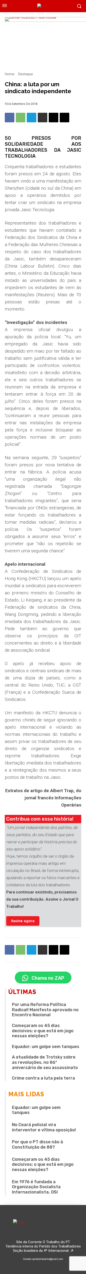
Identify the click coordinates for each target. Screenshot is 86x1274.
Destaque (25, 74)
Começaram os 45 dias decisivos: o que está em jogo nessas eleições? (43, 1030)
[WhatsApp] (20, 117)
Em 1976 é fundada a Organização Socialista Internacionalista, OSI (36, 1187)
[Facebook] (9, 117)
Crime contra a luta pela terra (43, 1078)
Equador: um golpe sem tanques (45, 1046)
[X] (64, 117)
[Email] (53, 117)
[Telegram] (31, 117)
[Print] (42, 117)
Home (9, 74)
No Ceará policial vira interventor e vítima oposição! (44, 1127)
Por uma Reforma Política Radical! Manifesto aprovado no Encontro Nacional (45, 1009)
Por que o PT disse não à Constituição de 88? (37, 1144)
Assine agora (23, 921)
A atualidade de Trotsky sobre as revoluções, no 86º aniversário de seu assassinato (45, 1062)
